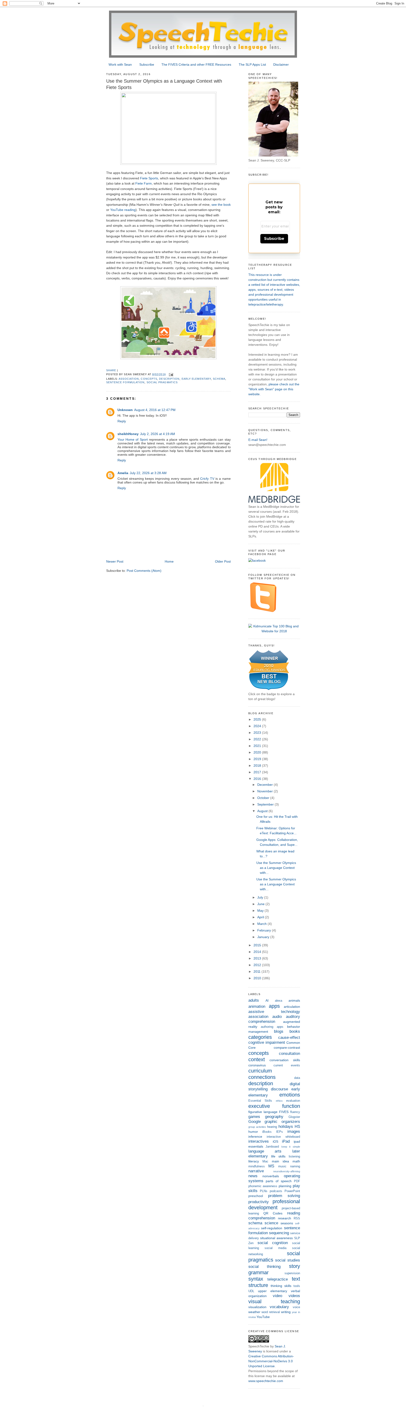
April (261, 917)
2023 (258, 732)
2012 (258, 965)
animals (294, 1000)
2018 (258, 765)
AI (267, 1000)
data (297, 1078)
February (264, 930)
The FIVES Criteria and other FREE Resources (196, 64)
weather (254, 1312)
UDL (251, 1291)
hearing (272, 1127)
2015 (258, 945)
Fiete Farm (143, 183)
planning (285, 1186)
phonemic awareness (262, 1186)
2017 (258, 772)
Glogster (294, 1117)
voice (296, 1307)
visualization (257, 1307)
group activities (257, 1126)
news (253, 1176)
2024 (258, 726)
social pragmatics (162, 382)
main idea (280, 1161)
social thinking (264, 1266)
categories (260, 1037)
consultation (289, 1053)
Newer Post (114, 561)
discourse (279, 1089)
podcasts (276, 1191)
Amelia (122, 473)
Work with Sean (120, 64)
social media (275, 1248)
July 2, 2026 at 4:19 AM (157, 434)
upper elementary (272, 1291)
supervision (292, 1273)
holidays (285, 1126)
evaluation (293, 1100)
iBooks (267, 1131)
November (265, 791)
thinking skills (281, 1286)
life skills (278, 1156)
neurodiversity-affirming (286, 1171)
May (261, 910)
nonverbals (270, 1176)
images (293, 1131)
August (263, 811)
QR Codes (272, 1213)
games (254, 1116)
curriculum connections (262, 1074)
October (263, 798)
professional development (274, 1204)
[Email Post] (171, 374)
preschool (255, 1196)
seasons (287, 1223)
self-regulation (271, 1228)
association (129, 378)
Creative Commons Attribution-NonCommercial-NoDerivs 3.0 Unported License (271, 1361)
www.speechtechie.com (265, 1381)
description (169, 378)
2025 (258, 719)
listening (294, 1156)
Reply (121, 421)
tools (296, 1286)
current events (286, 1065)
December (265, 784)
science (271, 1223)
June (261, 904)
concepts (149, 378)
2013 (258, 958)
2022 (258, 739)
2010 (258, 978)
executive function (274, 1106)
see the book (221, 204)
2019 (258, 759)
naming (295, 1166)
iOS (275, 1141)
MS (271, 1166)
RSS (297, 1218)
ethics (279, 1100)
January (263, 937)
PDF (297, 1181)
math (296, 1161)
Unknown (125, 410)
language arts (265, 1151)
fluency (295, 1112)
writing (286, 1312)
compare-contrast (287, 1047)
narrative (256, 1171)
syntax (255, 1279)
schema (219, 378)
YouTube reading (123, 210)
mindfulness (256, 1166)
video (277, 1296)
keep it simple (290, 1146)
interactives (258, 1141)
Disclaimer (281, 64)
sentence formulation (125, 382)
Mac (265, 1161)
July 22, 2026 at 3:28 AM (148, 473)
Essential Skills (260, 1100)
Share (111, 370)
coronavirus (257, 1065)
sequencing (279, 1233)
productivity (258, 1202)
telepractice (277, 1279)
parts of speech (279, 1181)
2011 (258, 971)
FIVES (284, 1112)
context (256, 1059)
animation (256, 1006)
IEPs (279, 1131)
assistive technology (274, 1011)
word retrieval (271, 1312)
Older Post (223, 561)
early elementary (196, 378)
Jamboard (272, 1146)
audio (277, 1016)
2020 (258, 752)
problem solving (284, 1195)
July (260, 897)
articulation (292, 1006)
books (294, 1031)
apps (274, 1006)
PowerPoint (292, 1191)
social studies (287, 1260)
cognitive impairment (266, 1042)
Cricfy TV (207, 478)
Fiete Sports (149, 178)
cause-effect (289, 1037)
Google (254, 1121)
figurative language (262, 1112)
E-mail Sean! (257, 440)
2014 (258, 952)
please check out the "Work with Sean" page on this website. (273, 389)
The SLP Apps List (252, 64)
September (266, 804)
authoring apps (272, 1026)
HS (297, 1126)
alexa (278, 1000)
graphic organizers (282, 1121)
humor (253, 1131)
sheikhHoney (128, 434)
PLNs (263, 1191)
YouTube (263, 1317)
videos (294, 1296)
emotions (289, 1095)
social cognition (273, 1243)
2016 (258, 779)
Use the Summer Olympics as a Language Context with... (276, 868)
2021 (258, 746)
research (284, 1218)
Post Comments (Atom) (144, 570)
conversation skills (284, 1060)
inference (255, 1136)
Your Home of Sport (132, 439)
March (262, 924)
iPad (286, 1141)
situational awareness (276, 1238)
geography (274, 1116)
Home (169, 561)
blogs (278, 1031)
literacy (253, 1161)
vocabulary (279, 1307)
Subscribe (146, 64)
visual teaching (274, 1301)
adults (253, 1000)
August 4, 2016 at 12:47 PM (155, 410)
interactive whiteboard (283, 1136)
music (282, 1166)
